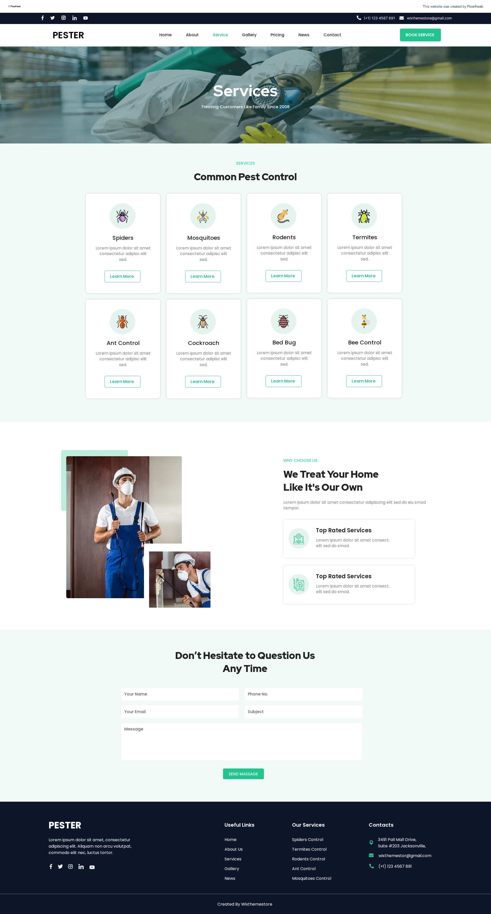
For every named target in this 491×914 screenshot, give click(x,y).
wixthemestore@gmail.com (429, 18)
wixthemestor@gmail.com (404, 856)
